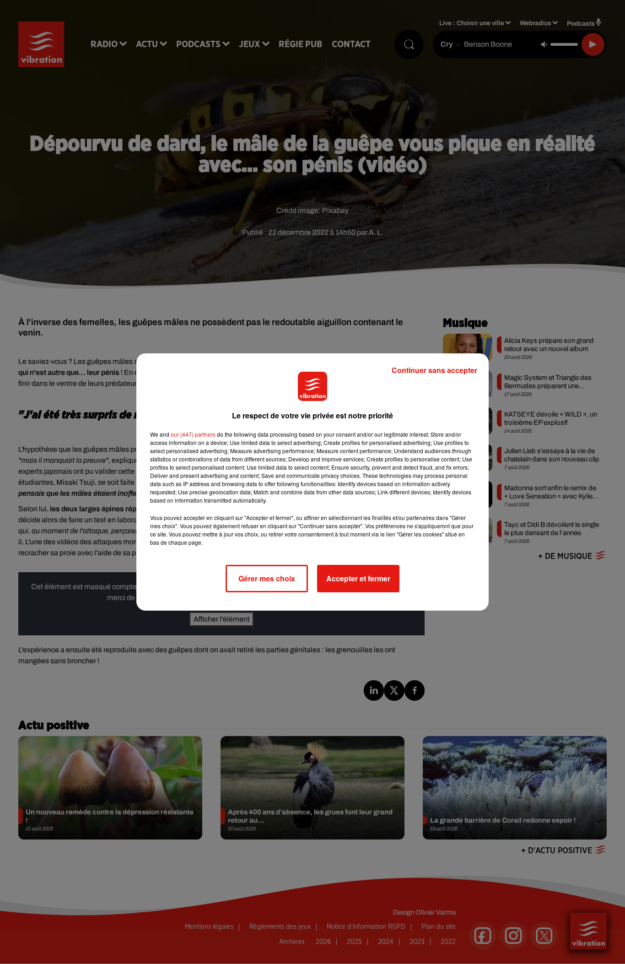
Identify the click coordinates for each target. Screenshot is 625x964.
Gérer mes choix (266, 578)
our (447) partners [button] (193, 434)
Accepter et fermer (358, 578)
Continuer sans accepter (434, 370)
